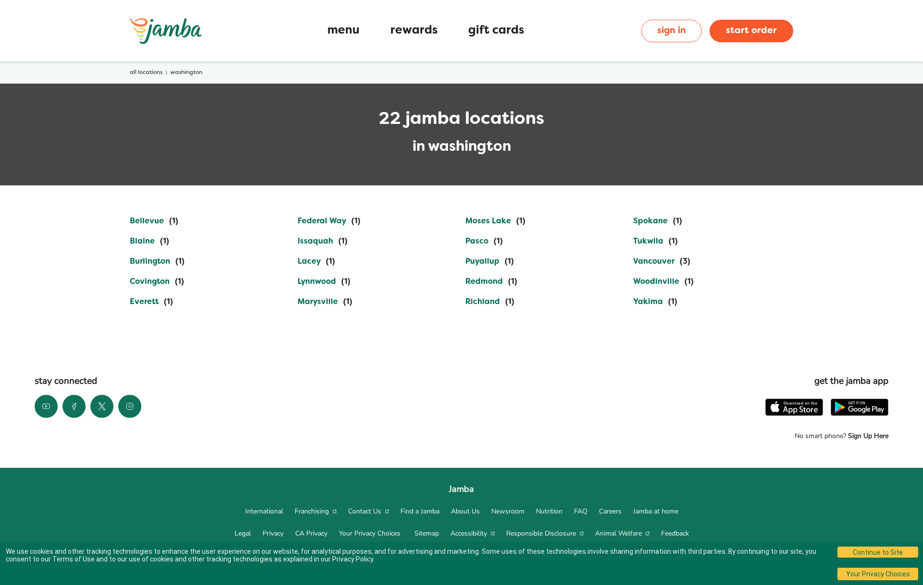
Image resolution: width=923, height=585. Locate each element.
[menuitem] (264, 511)
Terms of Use (73, 559)
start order (751, 30)
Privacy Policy (352, 559)
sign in (671, 30)
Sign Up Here (867, 435)
